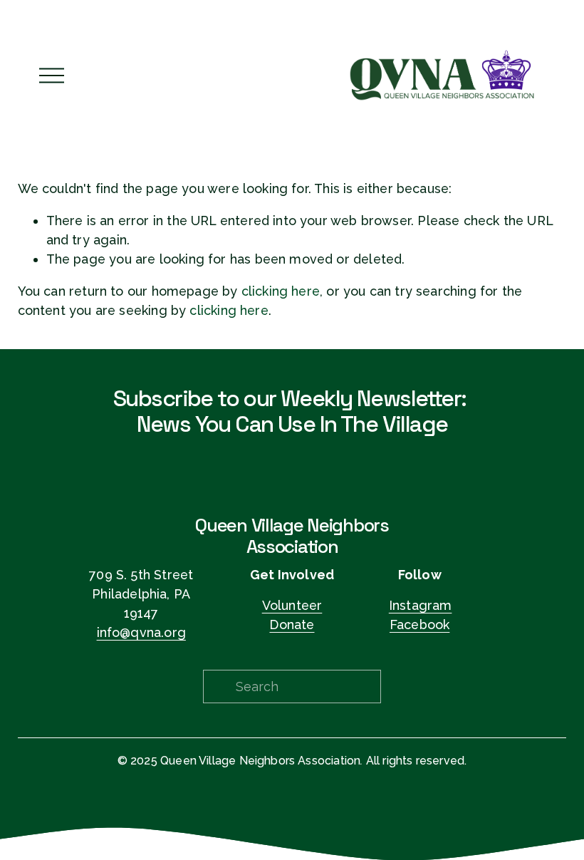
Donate (291, 624)
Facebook (419, 624)
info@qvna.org (141, 632)
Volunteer (292, 605)
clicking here (280, 291)
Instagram (420, 605)
